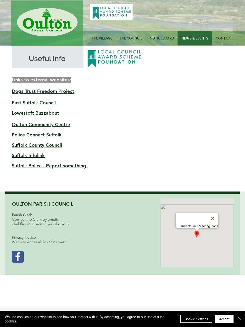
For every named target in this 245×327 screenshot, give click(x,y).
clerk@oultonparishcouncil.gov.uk (40, 224)
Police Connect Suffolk (36, 135)
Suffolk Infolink (28, 155)
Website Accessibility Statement (39, 242)
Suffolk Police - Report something (50, 166)
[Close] (239, 319)
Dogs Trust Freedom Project (43, 91)
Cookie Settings (196, 318)
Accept (224, 318)
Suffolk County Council (37, 145)
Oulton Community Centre (41, 124)
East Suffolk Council (34, 103)
